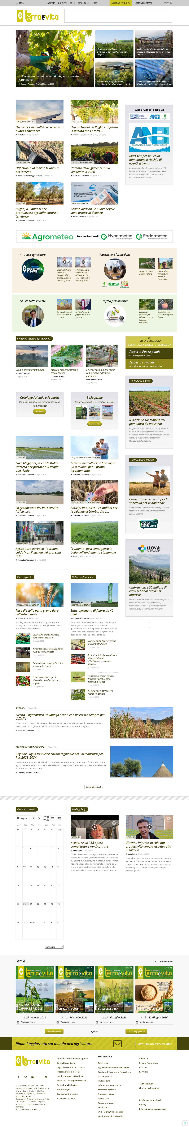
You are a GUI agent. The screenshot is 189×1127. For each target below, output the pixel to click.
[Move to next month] (39, 818)
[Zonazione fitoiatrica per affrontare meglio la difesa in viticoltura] (147, 304)
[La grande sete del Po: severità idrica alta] (39, 492)
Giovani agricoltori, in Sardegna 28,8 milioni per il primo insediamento (93, 467)
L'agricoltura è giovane (142, 460)
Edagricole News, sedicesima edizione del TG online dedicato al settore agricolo (64, 275)
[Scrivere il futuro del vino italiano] (147, 263)
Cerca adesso (39, 411)
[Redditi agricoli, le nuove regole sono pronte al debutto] (94, 193)
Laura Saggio (77, 850)
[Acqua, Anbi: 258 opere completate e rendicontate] (95, 827)
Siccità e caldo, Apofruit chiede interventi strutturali (102, 642)
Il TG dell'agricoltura (33, 255)
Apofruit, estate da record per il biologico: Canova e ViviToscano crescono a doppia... (102, 659)
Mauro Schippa (23, 176)
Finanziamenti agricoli (77, 1058)
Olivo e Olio (103, 1098)
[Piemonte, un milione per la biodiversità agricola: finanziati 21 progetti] (114, 43)
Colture (81, 1067)
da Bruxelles (22, 543)
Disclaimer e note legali (150, 1100)
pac (149, 355)
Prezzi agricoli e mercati (28, 605)
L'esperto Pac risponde (144, 352)
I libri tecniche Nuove (149, 1088)
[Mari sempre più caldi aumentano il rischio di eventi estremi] (149, 137)
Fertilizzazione (23, 162)
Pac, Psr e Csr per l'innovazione (85, 457)
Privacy (142, 1104)
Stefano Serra (23, 618)
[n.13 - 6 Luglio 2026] (114, 990)
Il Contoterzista (105, 1076)
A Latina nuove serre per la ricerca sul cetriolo (100, 692)
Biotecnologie (63, 1089)
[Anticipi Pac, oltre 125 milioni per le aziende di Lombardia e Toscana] (94, 492)
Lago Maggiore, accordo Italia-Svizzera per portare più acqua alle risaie (37, 467)
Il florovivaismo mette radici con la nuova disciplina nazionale (100, 373)
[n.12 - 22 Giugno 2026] (154, 990)
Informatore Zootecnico (109, 1085)
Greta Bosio (22, 135)
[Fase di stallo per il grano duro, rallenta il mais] (39, 595)
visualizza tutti (166, 961)
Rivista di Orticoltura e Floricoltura (114, 1072)
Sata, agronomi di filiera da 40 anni (92, 612)
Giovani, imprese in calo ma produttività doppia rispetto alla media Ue (148, 846)
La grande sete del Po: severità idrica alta (37, 510)
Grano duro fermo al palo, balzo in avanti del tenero (48, 664)
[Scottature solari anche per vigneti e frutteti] (165, 304)
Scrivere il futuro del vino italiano (146, 272)
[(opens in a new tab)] (114, 74)
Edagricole (83, 3)
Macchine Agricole (107, 1089)
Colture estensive (79, 543)
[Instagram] (25, 1077)
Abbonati (143, 1058)
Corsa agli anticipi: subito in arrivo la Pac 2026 (64, 315)
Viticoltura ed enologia (82, 162)
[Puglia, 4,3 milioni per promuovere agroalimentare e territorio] (39, 193)
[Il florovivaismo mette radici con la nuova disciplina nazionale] (102, 356)
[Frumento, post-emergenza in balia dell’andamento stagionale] (94, 533)
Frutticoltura (104, 1080)
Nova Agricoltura (106, 1094)
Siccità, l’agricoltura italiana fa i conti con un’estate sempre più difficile (60, 717)
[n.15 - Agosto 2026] (35, 990)
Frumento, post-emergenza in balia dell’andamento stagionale (93, 550)
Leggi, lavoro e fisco (26, 121)
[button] (168, 3)
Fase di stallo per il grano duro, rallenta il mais (38, 612)
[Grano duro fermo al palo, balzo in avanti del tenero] (23, 667)
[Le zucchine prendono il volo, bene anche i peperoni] (23, 638)
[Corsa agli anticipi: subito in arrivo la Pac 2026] (64, 304)
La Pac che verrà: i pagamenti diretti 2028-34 (82, 315)
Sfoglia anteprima (27, 1022)
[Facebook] (19, 1077)
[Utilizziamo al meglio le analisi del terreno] (39, 152)
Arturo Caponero (24, 373)
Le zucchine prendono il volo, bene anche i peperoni (46, 636)
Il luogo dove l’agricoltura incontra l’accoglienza (163, 275)
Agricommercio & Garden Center (113, 1067)
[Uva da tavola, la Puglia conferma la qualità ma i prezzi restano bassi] (94, 111)
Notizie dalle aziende (82, 577)
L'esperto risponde (141, 362)
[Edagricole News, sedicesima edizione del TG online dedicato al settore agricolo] (64, 262)
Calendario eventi (26, 809)
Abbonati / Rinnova (120, 3)
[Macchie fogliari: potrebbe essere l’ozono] (67, 356)
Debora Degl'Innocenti (26, 560)
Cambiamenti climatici (67, 1094)
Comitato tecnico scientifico (111, 1116)
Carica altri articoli (93, 787)
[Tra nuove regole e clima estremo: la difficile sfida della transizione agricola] (154, 74)
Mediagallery (78, 809)
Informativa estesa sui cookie (153, 1109)
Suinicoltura (104, 1107)
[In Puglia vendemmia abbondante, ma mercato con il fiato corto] (55, 58)
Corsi (72, 3)
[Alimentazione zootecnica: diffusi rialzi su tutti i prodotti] (23, 652)
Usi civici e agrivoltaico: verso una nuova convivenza (39, 129)
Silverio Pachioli (58, 376)
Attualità (21, 203)
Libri (95, 3)
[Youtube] (46, 1077)
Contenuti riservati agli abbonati (33, 338)
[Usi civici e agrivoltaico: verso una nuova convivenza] (39, 111)
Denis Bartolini (77, 556)
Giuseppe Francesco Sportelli (31, 84)
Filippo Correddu (36, 176)
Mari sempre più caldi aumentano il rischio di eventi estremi (145, 159)
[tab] (52, 818)
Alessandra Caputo (95, 380)
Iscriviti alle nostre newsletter (154, 1043)
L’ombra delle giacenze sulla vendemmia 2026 (90, 170)
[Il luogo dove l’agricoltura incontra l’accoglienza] (165, 263)
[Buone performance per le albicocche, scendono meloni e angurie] (23, 681)
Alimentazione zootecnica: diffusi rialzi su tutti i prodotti (48, 650)
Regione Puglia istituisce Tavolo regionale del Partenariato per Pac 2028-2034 (59, 756)
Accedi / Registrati (143, 3)
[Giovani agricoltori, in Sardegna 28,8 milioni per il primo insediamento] (94, 447)
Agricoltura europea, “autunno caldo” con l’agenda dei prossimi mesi (38, 552)
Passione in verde (106, 1103)
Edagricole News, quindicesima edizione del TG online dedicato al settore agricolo (82, 275)
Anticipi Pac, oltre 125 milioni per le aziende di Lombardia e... (94, 510)
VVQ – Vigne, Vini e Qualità (110, 1111)
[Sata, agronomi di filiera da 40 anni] (94, 595)
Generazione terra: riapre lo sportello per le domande (148, 501)
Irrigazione (78, 1076)
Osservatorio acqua (149, 110)
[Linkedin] (32, 1077)
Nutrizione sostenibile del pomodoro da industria (147, 422)
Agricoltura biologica (67, 1085)
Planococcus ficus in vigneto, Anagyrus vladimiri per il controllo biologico (101, 678)
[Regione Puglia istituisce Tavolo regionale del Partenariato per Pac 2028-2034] (141, 769)
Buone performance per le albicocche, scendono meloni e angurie (47, 680)
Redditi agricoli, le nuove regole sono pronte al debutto (93, 211)
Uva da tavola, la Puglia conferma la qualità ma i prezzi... (94, 129)
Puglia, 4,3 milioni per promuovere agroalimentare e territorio (37, 212)
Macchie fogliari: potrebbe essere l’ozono (64, 371)
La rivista (51, 3)
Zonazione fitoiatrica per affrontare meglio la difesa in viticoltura (146, 317)
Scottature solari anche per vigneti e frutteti (165, 315)
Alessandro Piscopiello (80, 618)
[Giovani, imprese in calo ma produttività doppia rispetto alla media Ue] (149, 827)
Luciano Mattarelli (79, 216)
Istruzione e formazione (115, 255)
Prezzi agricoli (24, 577)
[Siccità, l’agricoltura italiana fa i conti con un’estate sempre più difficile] (141, 730)
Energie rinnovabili (77, 1080)
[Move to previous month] (33, 818)
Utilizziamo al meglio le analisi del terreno (37, 170)
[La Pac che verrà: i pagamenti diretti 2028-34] (83, 304)
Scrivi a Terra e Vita (148, 1063)
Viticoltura (76, 121)
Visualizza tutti (94, 424)
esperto (149, 366)
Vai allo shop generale (136, 1031)
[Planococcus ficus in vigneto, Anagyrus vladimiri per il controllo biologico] (78, 677)
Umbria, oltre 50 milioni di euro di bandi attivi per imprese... (148, 591)
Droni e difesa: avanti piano (30, 369)
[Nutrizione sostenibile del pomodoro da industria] (149, 401)
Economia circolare (66, 1098)
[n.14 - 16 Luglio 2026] (75, 990)
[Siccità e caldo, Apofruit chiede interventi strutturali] (78, 644)
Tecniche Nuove (146, 1083)
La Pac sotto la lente (33, 301)
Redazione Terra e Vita (80, 176)
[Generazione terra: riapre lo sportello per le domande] (149, 480)
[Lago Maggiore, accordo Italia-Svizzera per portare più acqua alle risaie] (39, 447)
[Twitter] (39, 1075)
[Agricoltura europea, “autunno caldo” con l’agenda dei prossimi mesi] (39, 533)
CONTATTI (62, 3)
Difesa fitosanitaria (115, 301)
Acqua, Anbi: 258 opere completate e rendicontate (89, 844)
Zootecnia (61, 1080)
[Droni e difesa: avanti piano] (32, 356)
